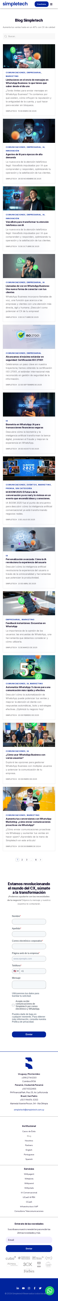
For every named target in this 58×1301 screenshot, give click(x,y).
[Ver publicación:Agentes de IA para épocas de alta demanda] (29, 131)
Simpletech (11, 111)
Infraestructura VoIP (29, 1206)
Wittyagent (29, 1174)
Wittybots (29, 1178)
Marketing (12, 76)
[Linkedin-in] (17, 1288)
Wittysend (29, 1183)
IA (44, 147)
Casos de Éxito (29, 1131)
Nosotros (29, 1140)
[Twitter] (40, 1288)
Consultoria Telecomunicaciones (29, 1211)
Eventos (32, 485)
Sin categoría (23, 488)
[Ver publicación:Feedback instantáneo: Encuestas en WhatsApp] (29, 603)
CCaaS (29, 1202)
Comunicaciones (15, 72)
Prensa (10, 488)
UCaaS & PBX (29, 1197)
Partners (29, 1145)
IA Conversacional (29, 1192)
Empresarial (34, 72)
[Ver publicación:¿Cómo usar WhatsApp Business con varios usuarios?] (29, 735)
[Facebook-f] (34, 1288)
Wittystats (29, 1188)
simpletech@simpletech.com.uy (29, 1109)
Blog (29, 1136)
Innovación (12, 151)
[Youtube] (23, 1288)
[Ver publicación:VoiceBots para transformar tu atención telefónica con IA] (29, 198)
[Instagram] (29, 1288)
